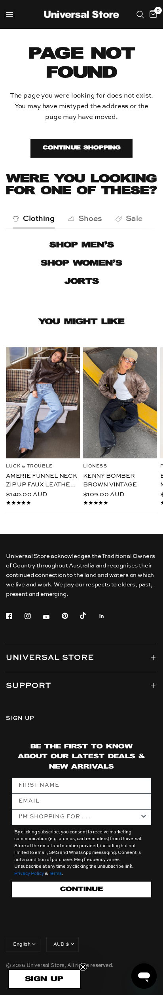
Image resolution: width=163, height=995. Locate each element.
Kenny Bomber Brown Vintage (110, 480)
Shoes (90, 218)
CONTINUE (81, 889)
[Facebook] (14, 616)
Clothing (39, 218)
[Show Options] (144, 817)
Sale (134, 218)
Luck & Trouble (29, 466)
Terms (55, 874)
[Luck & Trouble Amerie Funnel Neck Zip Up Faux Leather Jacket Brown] (43, 402)
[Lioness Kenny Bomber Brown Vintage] (120, 402)
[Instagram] (33, 616)
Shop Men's (81, 245)
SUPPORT (28, 686)
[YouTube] (52, 617)
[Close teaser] (83, 967)
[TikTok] (88, 615)
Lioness (95, 466)
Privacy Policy (29, 874)
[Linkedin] (107, 616)
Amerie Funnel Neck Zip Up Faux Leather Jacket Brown (41, 481)
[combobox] (79, 817)
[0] (152, 14)
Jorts (81, 281)
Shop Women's (81, 263)
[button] (44, 979)
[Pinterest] (70, 616)
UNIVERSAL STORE (50, 658)
